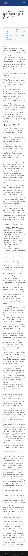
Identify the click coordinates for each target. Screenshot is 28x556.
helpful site (20, 164)
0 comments (7, 22)
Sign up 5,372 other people (11, 39)
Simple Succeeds (9, 41)
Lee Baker (6, 21)
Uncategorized (21, 21)
